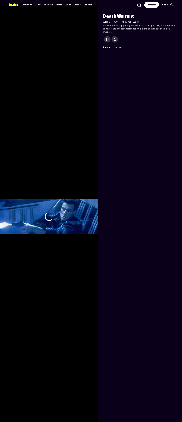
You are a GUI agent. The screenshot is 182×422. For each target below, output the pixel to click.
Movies (38, 5)
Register (151, 5)
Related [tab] (107, 47)
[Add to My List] (107, 39)
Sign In (165, 5)
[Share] (115, 39)
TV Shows (48, 5)
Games (58, 5)
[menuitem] (27, 4)
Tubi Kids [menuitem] (87, 5)
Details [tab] (118, 47)
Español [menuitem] (77, 5)
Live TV (67, 5)
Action (106, 21)
